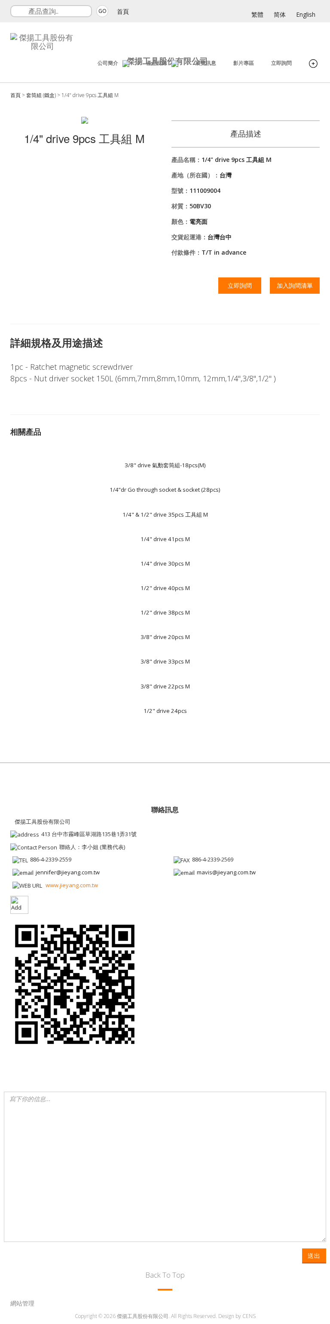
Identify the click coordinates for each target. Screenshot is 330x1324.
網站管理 (22, 1303)
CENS (249, 1316)
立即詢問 (281, 63)
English (305, 14)
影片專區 (243, 63)
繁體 (257, 14)
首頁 (123, 11)
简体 (280, 14)
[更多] (313, 64)
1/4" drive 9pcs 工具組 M (90, 95)
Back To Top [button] (165, 1275)
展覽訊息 (206, 63)
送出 (314, 1255)
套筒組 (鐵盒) (41, 95)
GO (102, 11)
